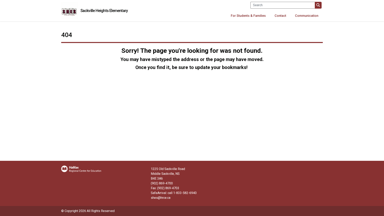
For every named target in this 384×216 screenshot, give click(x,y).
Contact (280, 16)
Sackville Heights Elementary (104, 10)
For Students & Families (248, 16)
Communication (306, 16)
